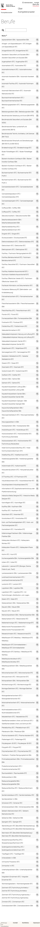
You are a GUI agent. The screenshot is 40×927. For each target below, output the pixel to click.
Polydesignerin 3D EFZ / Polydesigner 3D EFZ (16, 743)
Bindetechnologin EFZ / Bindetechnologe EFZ (16, 148)
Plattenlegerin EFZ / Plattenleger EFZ (14, 739)
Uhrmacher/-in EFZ (8, 866)
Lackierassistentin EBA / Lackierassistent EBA (17, 573)
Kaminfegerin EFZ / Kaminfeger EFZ (13, 503)
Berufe (36, 4)
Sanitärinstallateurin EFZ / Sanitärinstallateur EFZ (18, 795)
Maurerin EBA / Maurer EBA (11, 607)
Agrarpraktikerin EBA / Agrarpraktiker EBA (15, 40)
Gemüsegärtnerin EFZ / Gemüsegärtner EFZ (16, 352)
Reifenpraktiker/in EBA (9, 777)
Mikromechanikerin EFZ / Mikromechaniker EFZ (17, 673)
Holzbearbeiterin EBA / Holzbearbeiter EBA (15, 426)
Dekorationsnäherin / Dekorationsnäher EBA (16, 216)
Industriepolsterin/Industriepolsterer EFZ (15, 485)
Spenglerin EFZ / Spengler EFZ (12, 822)
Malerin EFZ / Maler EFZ (10, 599)
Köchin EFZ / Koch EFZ (9, 554)
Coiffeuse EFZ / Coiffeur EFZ (11, 212)
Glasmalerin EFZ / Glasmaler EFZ (13, 367)
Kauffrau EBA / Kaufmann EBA (12, 506)
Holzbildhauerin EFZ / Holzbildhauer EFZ (15, 430)
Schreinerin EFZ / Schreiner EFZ (12, 803)
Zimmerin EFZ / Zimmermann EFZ (13, 902)
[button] (4, 36)
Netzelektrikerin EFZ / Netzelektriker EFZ (15, 717)
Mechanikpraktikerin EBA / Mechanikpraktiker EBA (18, 615)
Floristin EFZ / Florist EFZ (10, 314)
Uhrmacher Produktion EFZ (11, 862)
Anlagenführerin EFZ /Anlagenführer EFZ (15, 51)
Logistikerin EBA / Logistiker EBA (12, 588)
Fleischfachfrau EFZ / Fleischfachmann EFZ (16, 310)
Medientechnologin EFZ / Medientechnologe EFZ (18, 623)
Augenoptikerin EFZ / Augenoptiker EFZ (15, 62)
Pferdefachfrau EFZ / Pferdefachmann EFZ (16, 728)
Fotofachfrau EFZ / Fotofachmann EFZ (14, 326)
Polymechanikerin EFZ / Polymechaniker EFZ (16, 751)
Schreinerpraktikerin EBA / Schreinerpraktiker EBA (18, 807)
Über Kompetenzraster (26, 10)
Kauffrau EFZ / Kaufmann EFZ (12, 510)
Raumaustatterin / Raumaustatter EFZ (14, 773)
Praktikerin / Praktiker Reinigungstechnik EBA (16, 755)
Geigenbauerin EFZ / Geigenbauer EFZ (14, 348)
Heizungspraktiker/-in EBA (10, 422)
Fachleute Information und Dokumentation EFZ (17, 285)
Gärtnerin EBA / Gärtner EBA (11, 379)
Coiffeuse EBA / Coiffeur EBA (11, 208)
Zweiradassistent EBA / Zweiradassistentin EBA (17, 906)
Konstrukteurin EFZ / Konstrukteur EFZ (14, 518)
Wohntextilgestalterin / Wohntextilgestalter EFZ (17, 884)
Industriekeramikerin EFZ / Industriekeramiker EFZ (18, 481)
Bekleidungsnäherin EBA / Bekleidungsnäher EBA (18, 112)
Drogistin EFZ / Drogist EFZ (11, 234)
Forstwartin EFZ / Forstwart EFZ (12, 322)
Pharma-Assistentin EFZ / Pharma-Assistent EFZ (18, 735)
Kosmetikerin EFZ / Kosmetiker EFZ (13, 529)
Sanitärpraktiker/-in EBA (9, 799)
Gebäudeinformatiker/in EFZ (11, 330)
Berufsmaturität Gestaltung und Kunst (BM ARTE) (18, 116)
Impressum (36, 923)
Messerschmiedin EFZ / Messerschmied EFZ (16, 634)
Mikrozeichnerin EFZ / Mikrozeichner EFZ (15, 677)
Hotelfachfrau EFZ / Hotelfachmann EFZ (15, 455)
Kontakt (36, 2)
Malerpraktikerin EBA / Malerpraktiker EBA (15, 603)
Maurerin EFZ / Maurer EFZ (11, 611)
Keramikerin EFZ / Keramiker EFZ (12, 514)
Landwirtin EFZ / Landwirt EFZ (12, 584)
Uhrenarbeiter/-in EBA (9, 858)
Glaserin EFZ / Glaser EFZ (10, 363)
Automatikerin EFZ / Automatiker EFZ (14, 65)
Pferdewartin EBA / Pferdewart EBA (13, 731)
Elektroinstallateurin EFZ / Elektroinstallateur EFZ (18, 242)
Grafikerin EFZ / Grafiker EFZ (11, 375)
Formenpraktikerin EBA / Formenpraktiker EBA (17, 318)
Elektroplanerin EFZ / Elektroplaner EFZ (14, 249)
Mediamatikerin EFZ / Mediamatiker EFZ (15, 619)
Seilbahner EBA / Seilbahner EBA (12, 818)
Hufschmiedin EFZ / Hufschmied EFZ (14, 466)
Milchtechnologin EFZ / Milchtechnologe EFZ (16, 685)
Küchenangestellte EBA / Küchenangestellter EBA (18, 558)
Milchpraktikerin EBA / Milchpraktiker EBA (15, 681)
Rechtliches (25, 923)
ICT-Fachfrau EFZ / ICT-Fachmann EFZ (14, 477)
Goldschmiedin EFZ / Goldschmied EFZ (15, 371)
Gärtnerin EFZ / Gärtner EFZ (11, 383)
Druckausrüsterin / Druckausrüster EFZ (14, 238)
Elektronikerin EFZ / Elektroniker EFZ (13, 245)
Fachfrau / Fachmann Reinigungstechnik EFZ (16, 253)
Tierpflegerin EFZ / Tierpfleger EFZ (13, 854)
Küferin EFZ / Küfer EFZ (9, 562)
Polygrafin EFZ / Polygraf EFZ (11, 747)
